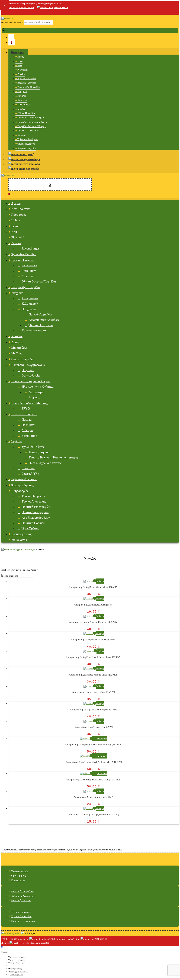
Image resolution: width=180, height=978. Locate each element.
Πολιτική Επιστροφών (36, 506)
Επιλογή (100, 581)
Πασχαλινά (29, 309)
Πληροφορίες (19, 491)
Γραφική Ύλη (30, 473)
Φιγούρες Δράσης (26, 143)
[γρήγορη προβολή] (94, 580)
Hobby (20, 56)
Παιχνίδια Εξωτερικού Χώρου (32, 122)
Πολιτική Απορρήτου (35, 512)
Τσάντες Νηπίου (39, 452)
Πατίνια (26, 419)
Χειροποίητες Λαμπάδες (44, 319)
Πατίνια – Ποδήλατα (27, 130)
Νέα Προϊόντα (20, 209)
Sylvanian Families (26, 78)
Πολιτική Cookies (33, 523)
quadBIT (44, 943)
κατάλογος (33, 159)
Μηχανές (34, 397)
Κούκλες (21, 96)
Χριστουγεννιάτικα (34, 330)
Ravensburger (30, 248)
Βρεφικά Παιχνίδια (26, 83)
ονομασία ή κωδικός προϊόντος (12, 22)
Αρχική (16, 203)
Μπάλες (21, 109)
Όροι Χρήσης (30, 528)
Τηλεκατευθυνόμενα (27, 139)
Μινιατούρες (23, 104)
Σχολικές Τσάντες (33, 446)
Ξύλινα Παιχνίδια (26, 113)
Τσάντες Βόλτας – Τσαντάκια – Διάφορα (54, 457)
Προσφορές (18, 214)
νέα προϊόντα (32, 163)
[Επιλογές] (2, 947)
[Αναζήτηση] (50, 184)
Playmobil (22, 69)
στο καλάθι (102, 738)
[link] (3, 12)
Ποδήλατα (28, 425)
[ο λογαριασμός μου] (11, 37)
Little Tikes (29, 270)
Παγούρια (28, 370)
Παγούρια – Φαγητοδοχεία (30, 117)
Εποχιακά (22, 91)
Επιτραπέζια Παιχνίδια (28, 87)
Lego (19, 61)
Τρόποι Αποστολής (34, 501)
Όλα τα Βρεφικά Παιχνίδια (39, 281)
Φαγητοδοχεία (31, 375)
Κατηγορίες (18, 52)
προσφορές (32, 168)
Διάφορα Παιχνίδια (26, 148)
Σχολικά (21, 135)
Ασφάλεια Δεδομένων (36, 517)
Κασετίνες (28, 468)
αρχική (29, 154)
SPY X (26, 408)
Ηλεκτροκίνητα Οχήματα (37, 386)
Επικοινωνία (19, 539)
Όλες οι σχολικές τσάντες (45, 463)
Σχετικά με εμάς (21, 534)
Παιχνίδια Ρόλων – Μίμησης (31, 126)
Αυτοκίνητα (36, 392)
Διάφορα (27, 276)
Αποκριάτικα (30, 298)
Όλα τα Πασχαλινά (41, 325)
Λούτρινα (22, 100)
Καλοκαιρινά (30, 303)
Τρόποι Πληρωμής (33, 496)
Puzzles (21, 74)
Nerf (19, 65)
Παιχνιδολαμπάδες (40, 314)
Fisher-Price (29, 265)
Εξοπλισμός (29, 435)
